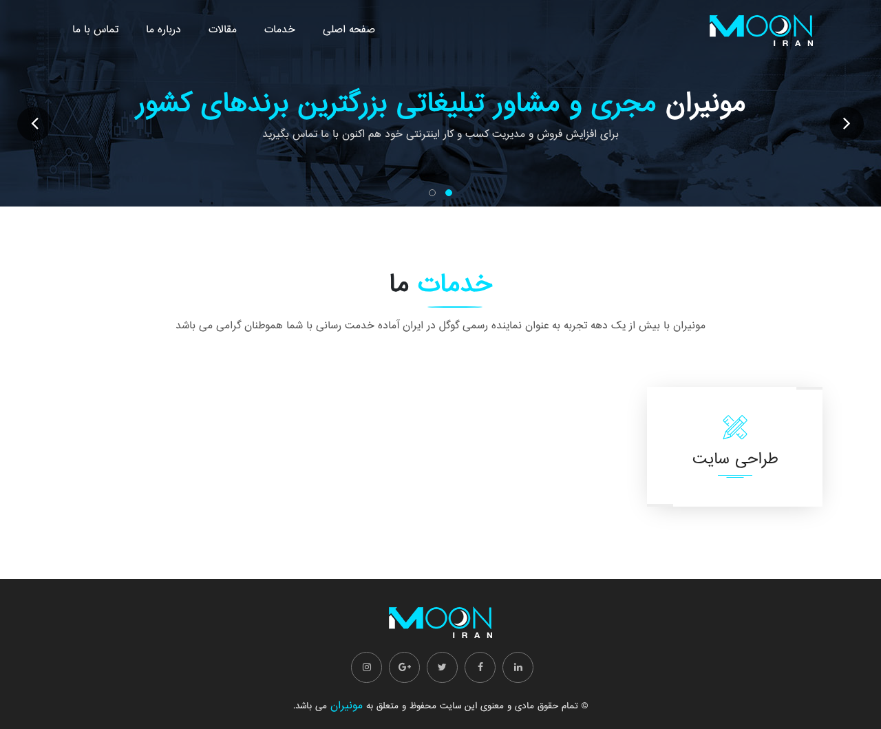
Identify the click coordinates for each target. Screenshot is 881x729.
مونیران (346, 706)
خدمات (279, 30)
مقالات (223, 30)
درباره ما (163, 30)
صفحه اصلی (349, 30)
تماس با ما (95, 30)
